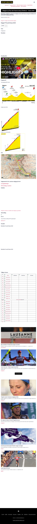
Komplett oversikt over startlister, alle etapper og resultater (11, 210)
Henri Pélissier (8, 309)
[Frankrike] (7, 276)
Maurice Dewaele (7, 320)
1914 (2, 297)
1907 (2, 284)
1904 (2, 278)
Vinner (8, 275)
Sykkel (8, 17)
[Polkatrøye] (15, 274)
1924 (2, 310)
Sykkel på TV (3, 220)
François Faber (8, 288)
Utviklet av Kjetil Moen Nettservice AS (18, 520)
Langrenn (2, 370)
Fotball (2, 448)
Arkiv (22, 514)
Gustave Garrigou (8, 292)
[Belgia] (7, 293)
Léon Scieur (8, 305)
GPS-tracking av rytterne (6, 185)
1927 (2, 316)
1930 (2, 321)
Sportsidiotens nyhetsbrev (15, 6)
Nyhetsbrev (26, 514)
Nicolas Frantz (8, 316)
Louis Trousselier (8, 281)
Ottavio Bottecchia (8, 311)
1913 (2, 295)
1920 (2, 302)
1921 (2, 304)
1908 (2, 286)
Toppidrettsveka (13, 5)
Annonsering (10, 514)
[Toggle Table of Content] (5, 26)
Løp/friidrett (3, 347)
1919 (2, 300)
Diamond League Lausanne (21, 5)
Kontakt (6, 514)
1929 (2, 319)
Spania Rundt (29, 5)
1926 (2, 314)
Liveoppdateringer (5, 183)
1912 (2, 293)
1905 (2, 280)
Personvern (15, 514)
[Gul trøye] (7, 274)
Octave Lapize (8, 290)
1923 (2, 308)
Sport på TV (7, 5)
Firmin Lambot (8, 301)
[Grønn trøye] (23, 274)
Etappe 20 (7, 20)
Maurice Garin (8, 277)
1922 (2, 306)
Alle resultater (23, 6)
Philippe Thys (8, 296)
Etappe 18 (2, 20)
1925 (2, 312)
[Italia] (7, 310)
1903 (2, 276)
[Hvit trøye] (32, 274)
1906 (2, 282)
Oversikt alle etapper (12, 20)
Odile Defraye (8, 294)
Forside (3, 514)
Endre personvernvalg (32, 514)
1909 (2, 288)
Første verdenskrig (18, 299)
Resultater (19, 514)
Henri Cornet (8, 279)
